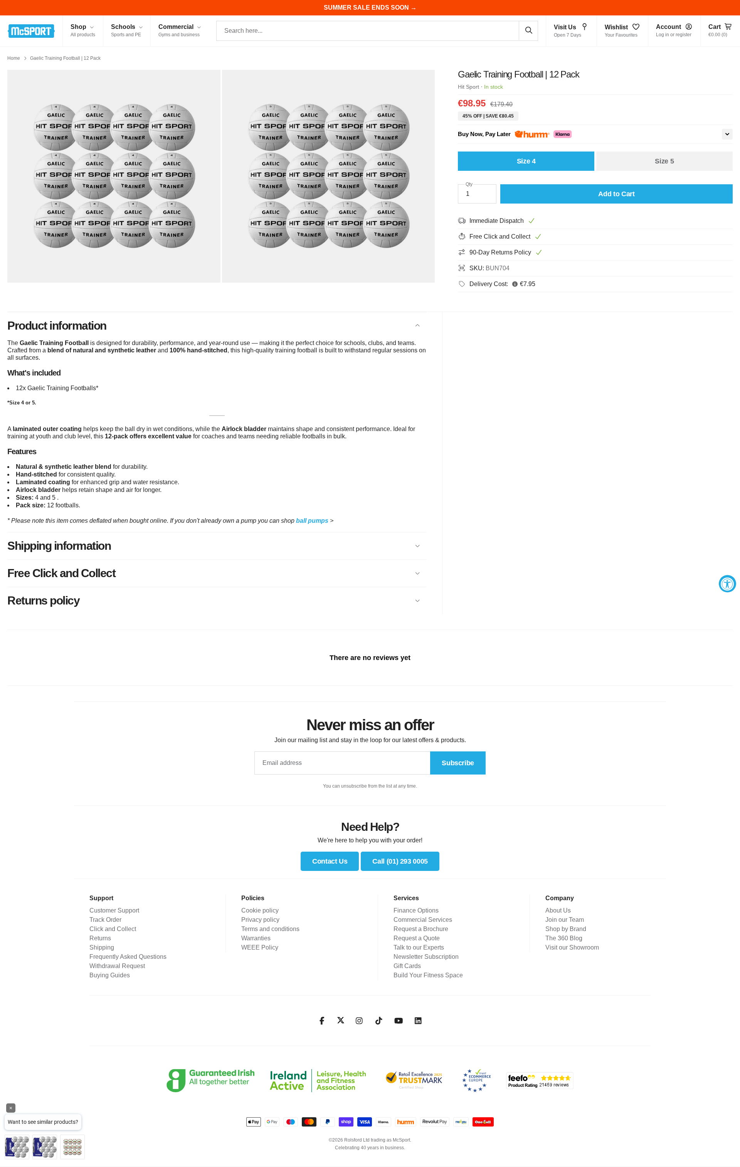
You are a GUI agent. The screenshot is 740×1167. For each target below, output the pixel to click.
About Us (558, 910)
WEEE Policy (259, 947)
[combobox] (377, 31)
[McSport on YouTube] (399, 1021)
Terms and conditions (270, 929)
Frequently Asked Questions (127, 956)
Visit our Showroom (572, 947)
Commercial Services (423, 919)
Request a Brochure (421, 929)
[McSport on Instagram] (359, 1021)
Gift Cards (407, 966)
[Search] (528, 30)
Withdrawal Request (117, 966)
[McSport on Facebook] (322, 1021)
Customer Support (114, 910)
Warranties (256, 938)
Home (13, 58)
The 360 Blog (563, 938)
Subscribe (458, 763)
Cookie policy (260, 910)
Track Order (105, 919)
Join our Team (564, 919)
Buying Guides (109, 975)
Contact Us (329, 861)
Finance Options (416, 910)
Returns (100, 938)
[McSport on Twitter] (341, 1020)
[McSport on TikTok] (379, 1021)
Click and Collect (112, 929)
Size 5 (664, 161)
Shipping (101, 947)
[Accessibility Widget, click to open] (727, 583)
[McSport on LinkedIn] (418, 1021)
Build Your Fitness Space (428, 975)
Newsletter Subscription (426, 956)
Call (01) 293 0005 (400, 861)
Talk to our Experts (419, 947)
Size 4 (526, 161)
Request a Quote (417, 938)
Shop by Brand (565, 929)
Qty (469, 184)
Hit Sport (468, 87)
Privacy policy (260, 919)
